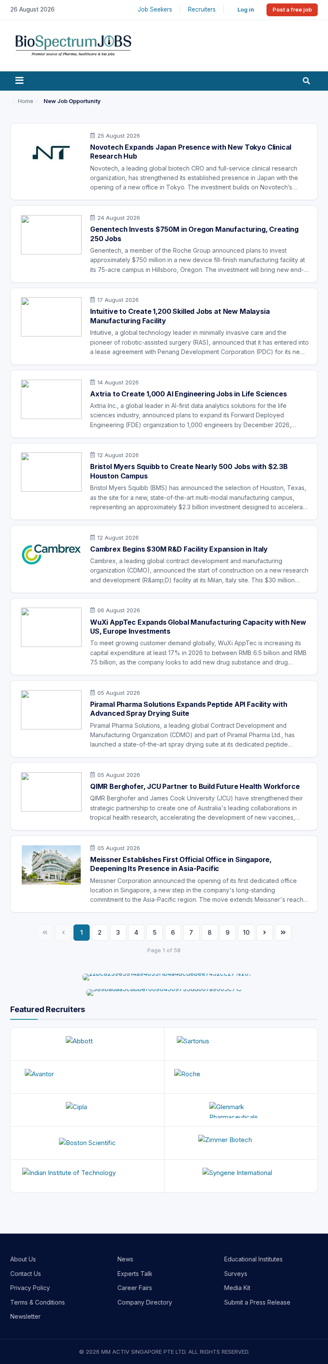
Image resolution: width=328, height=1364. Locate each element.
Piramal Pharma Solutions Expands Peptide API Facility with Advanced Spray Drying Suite (188, 709)
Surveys (235, 1273)
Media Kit (237, 1287)
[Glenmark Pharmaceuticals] (241, 1110)
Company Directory (144, 1302)
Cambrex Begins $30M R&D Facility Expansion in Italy (179, 549)
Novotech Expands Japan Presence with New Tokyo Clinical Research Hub (190, 152)
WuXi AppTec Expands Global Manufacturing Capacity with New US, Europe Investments (198, 627)
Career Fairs (134, 1287)
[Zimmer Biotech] (241, 1143)
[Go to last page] (283, 932)
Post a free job (292, 9)
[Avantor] (87, 1077)
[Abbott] (87, 1044)
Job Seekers (155, 9)
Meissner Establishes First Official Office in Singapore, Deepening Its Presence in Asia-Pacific (181, 864)
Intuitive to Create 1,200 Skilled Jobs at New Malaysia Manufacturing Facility (180, 316)
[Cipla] (87, 1110)
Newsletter (25, 1316)
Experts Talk (134, 1273)
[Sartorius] (241, 1044)
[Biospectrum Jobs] (73, 45)
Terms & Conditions (37, 1302)
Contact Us (25, 1273)
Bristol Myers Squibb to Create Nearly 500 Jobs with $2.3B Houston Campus (189, 471)
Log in (245, 9)
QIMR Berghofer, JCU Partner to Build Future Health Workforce (194, 786)
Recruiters (202, 9)
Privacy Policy (30, 1287)
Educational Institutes (253, 1259)
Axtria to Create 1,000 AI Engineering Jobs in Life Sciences (188, 394)
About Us (23, 1259)
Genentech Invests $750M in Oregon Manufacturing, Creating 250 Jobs (194, 234)
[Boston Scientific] (87, 1143)
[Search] (306, 81)
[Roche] (241, 1077)
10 (246, 932)
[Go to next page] (265, 932)
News (125, 1259)
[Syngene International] (241, 1176)
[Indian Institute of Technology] (87, 1176)
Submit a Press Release (257, 1302)
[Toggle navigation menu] (19, 81)
